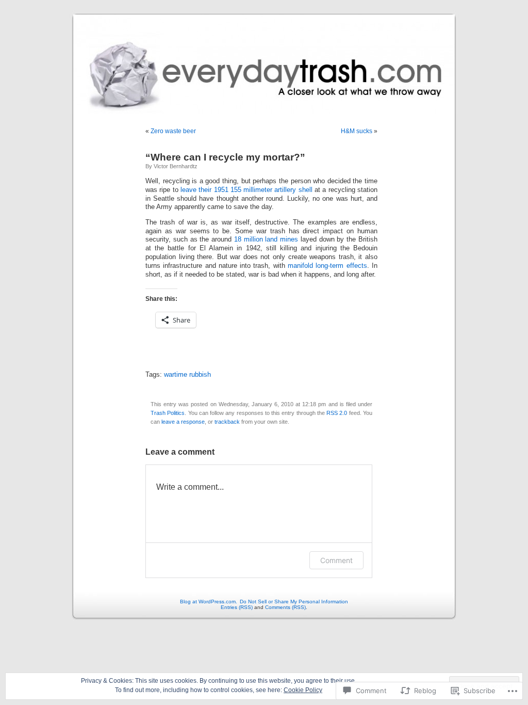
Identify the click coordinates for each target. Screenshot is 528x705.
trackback (227, 422)
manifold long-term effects (327, 265)
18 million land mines (266, 239)
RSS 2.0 (336, 413)
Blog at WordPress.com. (208, 601)
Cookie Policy (303, 690)
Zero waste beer (173, 131)
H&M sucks (356, 131)
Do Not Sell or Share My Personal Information (294, 601)
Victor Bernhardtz (175, 166)
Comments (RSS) (285, 607)
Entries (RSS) (237, 607)
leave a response (183, 422)
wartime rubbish (187, 374)
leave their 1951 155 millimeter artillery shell (246, 190)
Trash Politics (168, 413)
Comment (336, 560)
